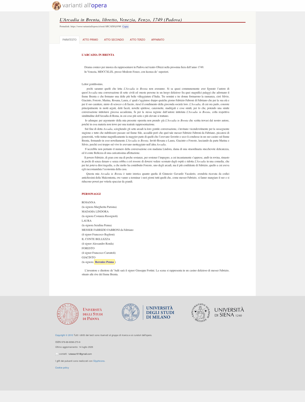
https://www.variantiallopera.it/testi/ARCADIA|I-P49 (96, 26)
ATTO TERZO (137, 39)
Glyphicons (99, 360)
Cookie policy (62, 367)
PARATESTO (69, 39)
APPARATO (157, 39)
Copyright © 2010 (64, 335)
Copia (125, 26)
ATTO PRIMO (90, 39)
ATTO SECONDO (114, 39)
